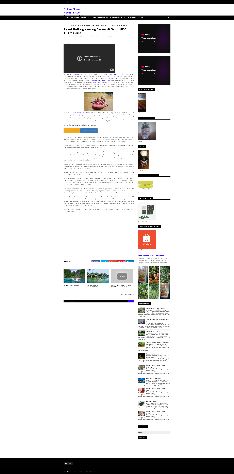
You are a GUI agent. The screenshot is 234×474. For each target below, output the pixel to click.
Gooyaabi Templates (91, 471)
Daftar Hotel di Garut (152, 354)
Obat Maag (85, 18)
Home (65, 2)
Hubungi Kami (72, 2)
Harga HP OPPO (151, 401)
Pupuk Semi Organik (135, 18)
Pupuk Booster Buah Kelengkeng (151, 255)
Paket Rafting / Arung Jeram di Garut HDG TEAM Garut (121, 286)
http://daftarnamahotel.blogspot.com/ (111, 74)
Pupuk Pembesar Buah (100, 18)
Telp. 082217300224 (89, 130)
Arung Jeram (72, 25)
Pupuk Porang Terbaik (153, 331)
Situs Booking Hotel (77, 74)
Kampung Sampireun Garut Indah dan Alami (96, 286)
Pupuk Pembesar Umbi (118, 18)
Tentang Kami (82, 2)
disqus (131, 301)
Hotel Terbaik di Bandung (154, 378)
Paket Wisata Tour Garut (81, 113)
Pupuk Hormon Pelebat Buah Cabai (157, 343)
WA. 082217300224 (71, 130)
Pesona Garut (81, 25)
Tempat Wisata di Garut (92, 25)
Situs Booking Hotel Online (101, 80)
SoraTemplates (73, 471)
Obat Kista (75, 18)
